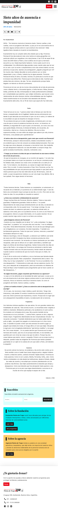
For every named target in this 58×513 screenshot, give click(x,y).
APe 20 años (7, 27)
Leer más (10, 424)
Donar (49, 6)
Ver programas (12, 429)
